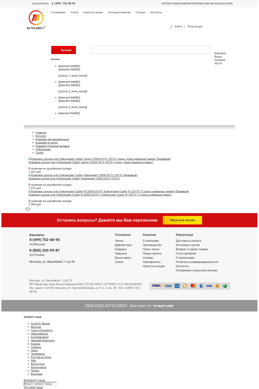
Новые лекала (152, 253)
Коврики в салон (47, 142)
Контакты (156, 12)
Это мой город (33, 387)
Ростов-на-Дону (41, 357)
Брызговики (123, 257)
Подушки (121, 253)
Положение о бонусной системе (196, 270)
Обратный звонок (182, 220)
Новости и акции (93, 12)
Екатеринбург (40, 337)
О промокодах (185, 257)
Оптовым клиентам (119, 12)
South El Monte (40, 323)
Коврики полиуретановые (53, 146)
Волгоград (38, 364)
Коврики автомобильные (52, 139)
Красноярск (39, 367)
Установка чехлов (188, 245)
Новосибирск (39, 333)
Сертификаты (152, 262)
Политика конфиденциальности (197, 262)
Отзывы (140, 12)
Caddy (40, 153)
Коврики (120, 249)
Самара (36, 347)
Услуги (74, 12)
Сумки (119, 262)
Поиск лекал (151, 249)
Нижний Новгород (43, 340)
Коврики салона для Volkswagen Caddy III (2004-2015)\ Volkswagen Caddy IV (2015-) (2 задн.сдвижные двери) (100, 195)
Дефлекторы (123, 245)
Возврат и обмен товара (192, 249)
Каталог (41, 136)
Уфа (33, 360)
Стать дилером (186, 253)
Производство (152, 245)
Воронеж (36, 374)
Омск (34, 350)
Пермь (35, 370)
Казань (35, 344)
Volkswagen (43, 149)
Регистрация (194, 26)
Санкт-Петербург (42, 330)
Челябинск (38, 354)
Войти (178, 26)
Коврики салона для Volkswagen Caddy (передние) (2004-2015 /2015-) (74, 178)
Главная (41, 132)
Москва (36, 327)
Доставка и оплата (188, 240)
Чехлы (119, 240)
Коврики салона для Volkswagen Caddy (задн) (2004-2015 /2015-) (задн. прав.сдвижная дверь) (91, 162)
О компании (58, 12)
